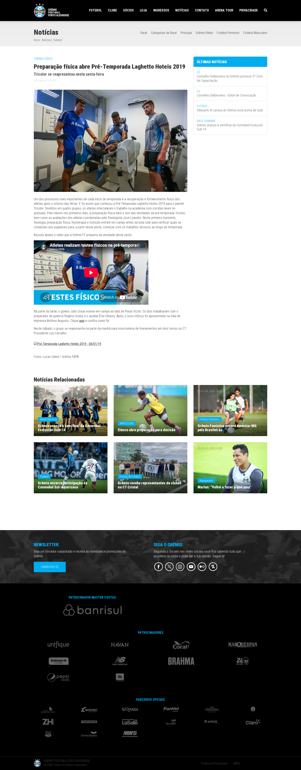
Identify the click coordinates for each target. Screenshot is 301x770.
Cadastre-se (50, 567)
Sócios (128, 10)
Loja (143, 10)
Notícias (182, 10)
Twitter (169, 566)
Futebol (57, 40)
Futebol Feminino (228, 33)
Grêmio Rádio (204, 33)
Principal (186, 33)
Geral (143, 33)
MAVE (236, 763)
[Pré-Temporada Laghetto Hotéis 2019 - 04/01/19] (67, 345)
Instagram (180, 566)
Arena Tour (224, 10)
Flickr (202, 566)
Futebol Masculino (255, 33)
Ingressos (161, 10)
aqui (81, 321)
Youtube (191, 566)
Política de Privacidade (214, 763)
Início (37, 40)
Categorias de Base (164, 33)
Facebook (158, 566)
